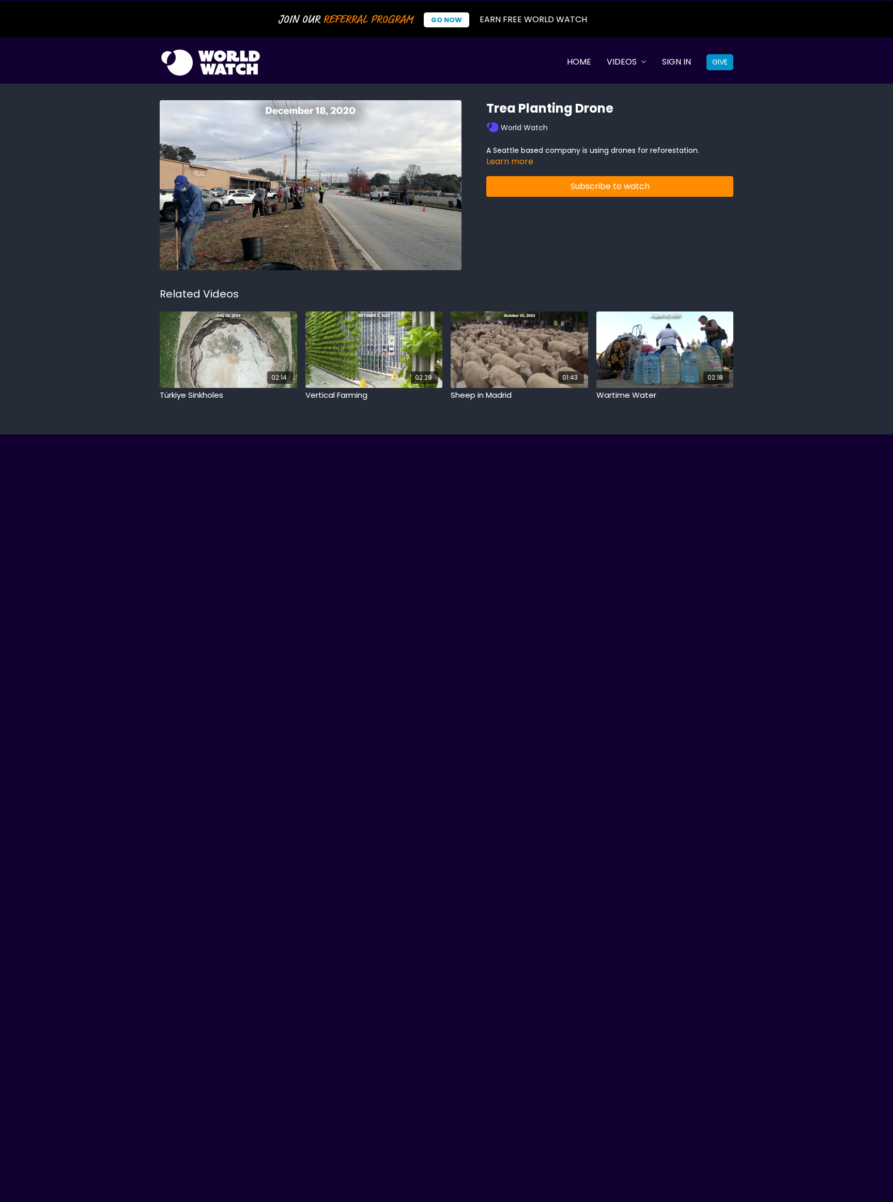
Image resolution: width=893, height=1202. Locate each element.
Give (720, 62)
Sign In (676, 62)
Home (579, 62)
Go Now (446, 20)
